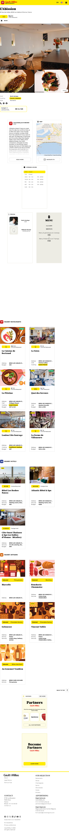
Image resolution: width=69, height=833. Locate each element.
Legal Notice (8, 780)
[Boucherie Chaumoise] (42, 580)
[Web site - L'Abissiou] (4, 103)
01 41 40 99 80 (13, 804)
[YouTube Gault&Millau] (17, 817)
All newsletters (8, 822)
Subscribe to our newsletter (12, 819)
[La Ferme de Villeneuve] (42, 431)
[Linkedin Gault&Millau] (12, 817)
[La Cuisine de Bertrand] (12, 347)
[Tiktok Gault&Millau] (15, 817)
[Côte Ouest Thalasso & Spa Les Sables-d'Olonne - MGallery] (12, 529)
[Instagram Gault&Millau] (7, 817)
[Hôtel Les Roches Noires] (12, 487)
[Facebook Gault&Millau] (5, 817)
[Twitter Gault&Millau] (10, 817)
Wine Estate (39, 788)
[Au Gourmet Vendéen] (12, 664)
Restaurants (39, 778)
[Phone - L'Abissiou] (1, 103)
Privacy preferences (10, 825)
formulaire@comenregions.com (45, 812)
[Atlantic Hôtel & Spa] (42, 487)
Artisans (38, 792)
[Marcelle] (12, 580)
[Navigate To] (49, 141)
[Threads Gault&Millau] (20, 817)
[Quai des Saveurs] (42, 389)
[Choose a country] (62, 2)
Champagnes (39, 783)
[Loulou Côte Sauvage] (12, 431)
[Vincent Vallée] (42, 622)
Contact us (7, 805)
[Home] (11, 2)
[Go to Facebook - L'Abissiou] (7, 103)
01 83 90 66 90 (40, 811)
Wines (37, 780)
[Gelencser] (12, 622)
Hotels (37, 790)
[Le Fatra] (42, 347)
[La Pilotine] (12, 389)
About (6, 778)
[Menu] (66, 2)
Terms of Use (8, 782)
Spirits (37, 785)
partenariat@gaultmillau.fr (43, 804)
